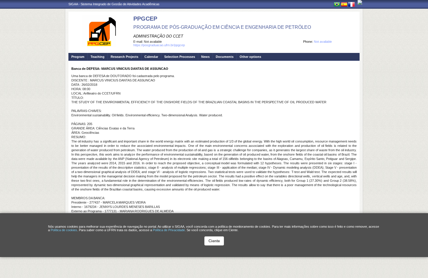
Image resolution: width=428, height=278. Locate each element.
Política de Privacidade (169, 230)
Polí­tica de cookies (64, 230)
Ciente (214, 241)
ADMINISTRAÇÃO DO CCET (158, 36)
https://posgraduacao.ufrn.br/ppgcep (159, 45)
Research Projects (124, 56)
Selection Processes (179, 56)
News (205, 56)
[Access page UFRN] (360, 2)
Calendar (151, 56)
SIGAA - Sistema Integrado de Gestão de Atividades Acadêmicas (114, 4)
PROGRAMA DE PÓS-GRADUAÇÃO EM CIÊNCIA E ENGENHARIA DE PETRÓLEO (222, 27)
